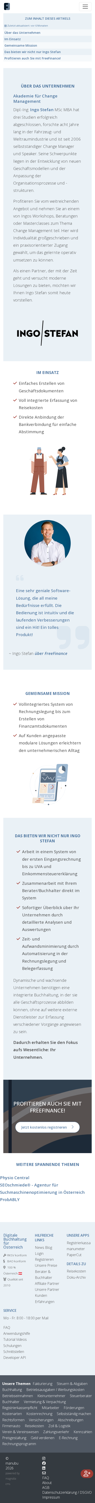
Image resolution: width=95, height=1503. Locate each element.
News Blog (43, 1247)
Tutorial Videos (15, 1339)
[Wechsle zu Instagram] (43, 1458)
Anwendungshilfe (16, 1333)
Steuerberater (81, 1395)
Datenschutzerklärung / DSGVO (67, 1492)
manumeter (76, 1248)
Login (39, 1253)
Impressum (51, 1497)
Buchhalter (10, 1401)
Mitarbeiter (50, 1407)
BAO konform (16, 1261)
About (47, 1482)
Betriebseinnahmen (17, 1395)
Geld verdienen (42, 1437)
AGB (45, 1487)
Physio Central (14, 1177)
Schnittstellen (13, 1351)
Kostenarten (12, 1413)
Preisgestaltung (14, 1437)
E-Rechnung (68, 1437)
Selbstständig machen (74, 1413)
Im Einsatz (12, 39)
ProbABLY (10, 1199)
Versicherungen (41, 1419)
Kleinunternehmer (51, 1395)
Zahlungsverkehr (56, 1431)
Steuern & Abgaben (72, 1383)
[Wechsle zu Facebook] (44, 1463)
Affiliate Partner (47, 1283)
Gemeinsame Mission (20, 45)
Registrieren (44, 1259)
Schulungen (12, 1345)
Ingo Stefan (41, 109)
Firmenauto (11, 1425)
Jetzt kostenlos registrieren (44, 1127)
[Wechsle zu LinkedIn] (43, 1468)
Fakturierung (42, 1383)
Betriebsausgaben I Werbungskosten (55, 1389)
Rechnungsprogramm (19, 1443)
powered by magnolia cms (13, 1478)
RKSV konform (17, 1255)
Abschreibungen (70, 1419)
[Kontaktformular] (44, 1473)
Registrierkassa (79, 1242)
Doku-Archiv (76, 1277)
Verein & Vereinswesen (20, 1431)
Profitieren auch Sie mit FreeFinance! (32, 58)
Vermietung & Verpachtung (45, 1401)
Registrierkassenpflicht (19, 1407)
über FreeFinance (51, 653)
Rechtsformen (13, 1419)
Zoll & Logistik (59, 1425)
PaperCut (74, 1254)
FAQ (6, 1327)
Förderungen (74, 1407)
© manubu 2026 (12, 1463)
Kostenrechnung (39, 1413)
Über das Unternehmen (22, 33)
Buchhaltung (12, 1389)
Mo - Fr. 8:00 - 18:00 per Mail (25, 1318)
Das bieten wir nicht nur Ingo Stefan (32, 52)
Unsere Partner (47, 1289)
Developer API (14, 1357)
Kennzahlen (83, 1431)
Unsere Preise (46, 1265)
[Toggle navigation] (85, 6)
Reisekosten (76, 1271)
